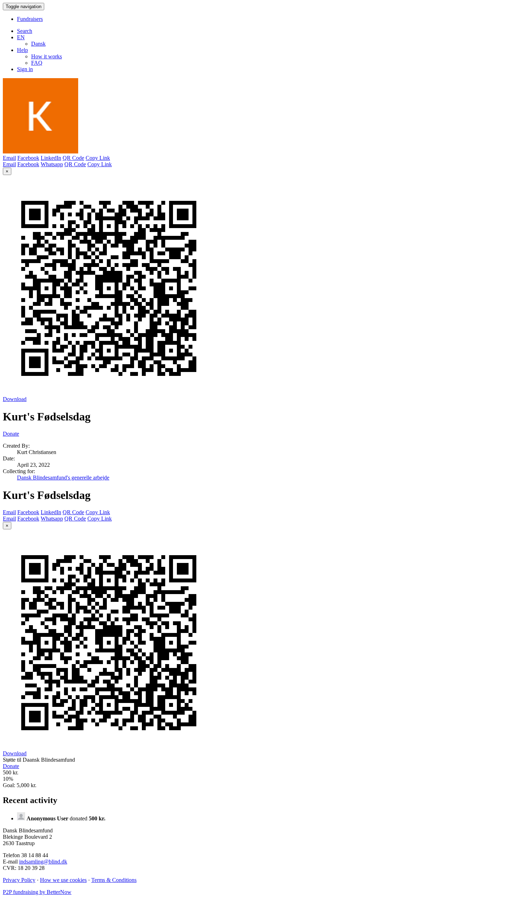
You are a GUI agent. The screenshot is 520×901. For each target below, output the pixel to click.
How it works (46, 56)
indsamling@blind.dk (43, 862)
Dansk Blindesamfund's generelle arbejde (63, 478)
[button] (21, 37)
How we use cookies (63, 880)
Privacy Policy (19, 880)
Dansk (38, 44)
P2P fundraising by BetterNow (37, 892)
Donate (11, 434)
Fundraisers (30, 19)
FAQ (36, 63)
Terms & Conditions (114, 880)
